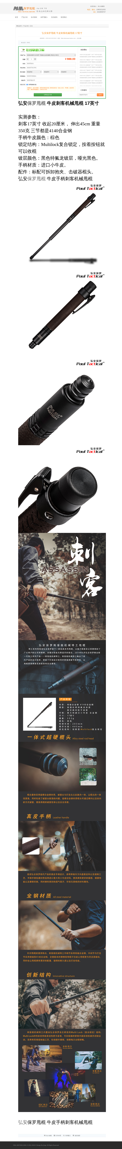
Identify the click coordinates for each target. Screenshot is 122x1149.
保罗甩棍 (36, 103)
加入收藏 (49, 1135)
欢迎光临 (93, 6)
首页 (16, 17)
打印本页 (58, 1135)
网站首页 (19, 26)
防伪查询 (54, 17)
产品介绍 (24, 17)
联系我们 (64, 17)
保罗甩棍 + (44, 17)
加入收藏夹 (101, 6)
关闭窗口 (68, 1135)
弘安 (22, 1122)
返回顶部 (77, 1135)
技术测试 (34, 17)
